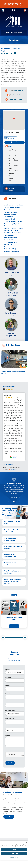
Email (6, 702)
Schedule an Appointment (15, 99)
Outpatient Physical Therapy (13, 221)
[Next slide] (20, 501)
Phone (7, 694)
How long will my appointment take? (10, 556)
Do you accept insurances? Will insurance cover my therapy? (13, 581)
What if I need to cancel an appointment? (12, 572)
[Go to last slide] (8, 501)
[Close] (26, 842)
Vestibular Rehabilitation (12, 251)
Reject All (14, 849)
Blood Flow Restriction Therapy (14, 205)
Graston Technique (10, 210)
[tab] (13, 501)
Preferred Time (9, 727)
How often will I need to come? (11, 564)
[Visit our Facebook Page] (15, 53)
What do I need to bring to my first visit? (12, 531)
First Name (8, 677)
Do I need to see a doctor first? (12, 523)
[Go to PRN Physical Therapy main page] (14, 22)
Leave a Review (14, 469)
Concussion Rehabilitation (12, 207)
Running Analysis (9, 235)
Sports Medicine (9, 240)
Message (7, 735)
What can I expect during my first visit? (13, 547)
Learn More (9, 817)
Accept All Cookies (14, 853)
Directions (16, 142)
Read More (14, 497)
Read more (15, 626)
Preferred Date (9, 718)
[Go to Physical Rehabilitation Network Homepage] (16, 10)
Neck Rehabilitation (10, 219)
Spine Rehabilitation (10, 237)
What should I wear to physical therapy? (11, 539)
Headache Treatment (10, 212)
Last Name (8, 685)
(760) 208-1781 (16, 95)
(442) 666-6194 (18, 90)
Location (7, 669)
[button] (25, 10)
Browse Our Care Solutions (13, 32)
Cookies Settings (14, 857)
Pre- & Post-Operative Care (12, 233)
